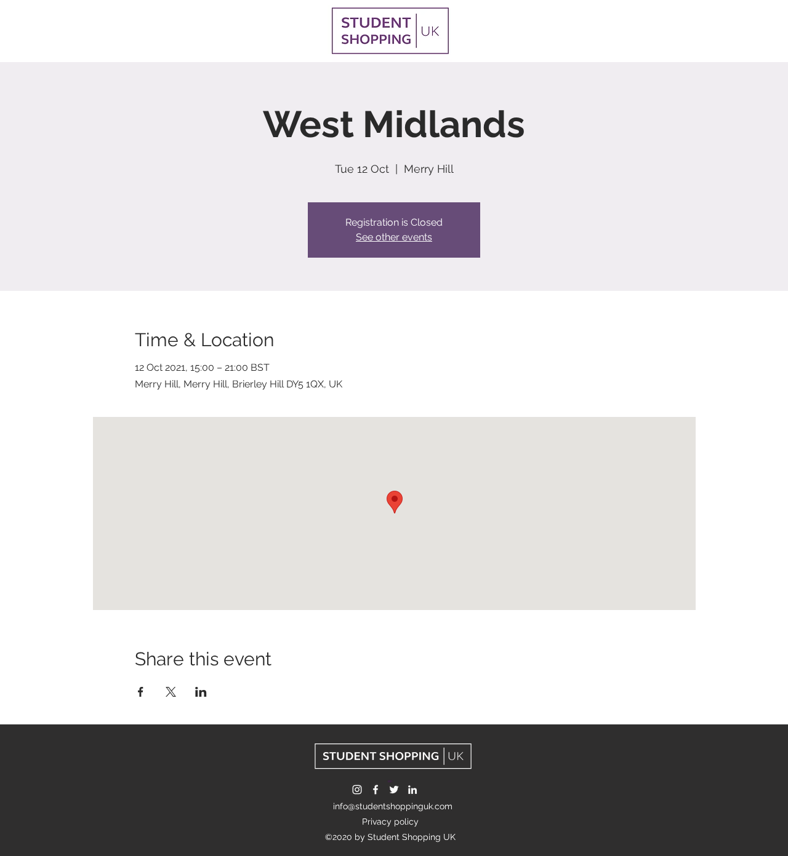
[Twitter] (394, 789)
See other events (394, 237)
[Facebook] (375, 789)
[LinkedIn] (412, 789)
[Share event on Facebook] (141, 692)
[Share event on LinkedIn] (201, 692)
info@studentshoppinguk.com (392, 806)
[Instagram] (357, 789)
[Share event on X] (171, 692)
